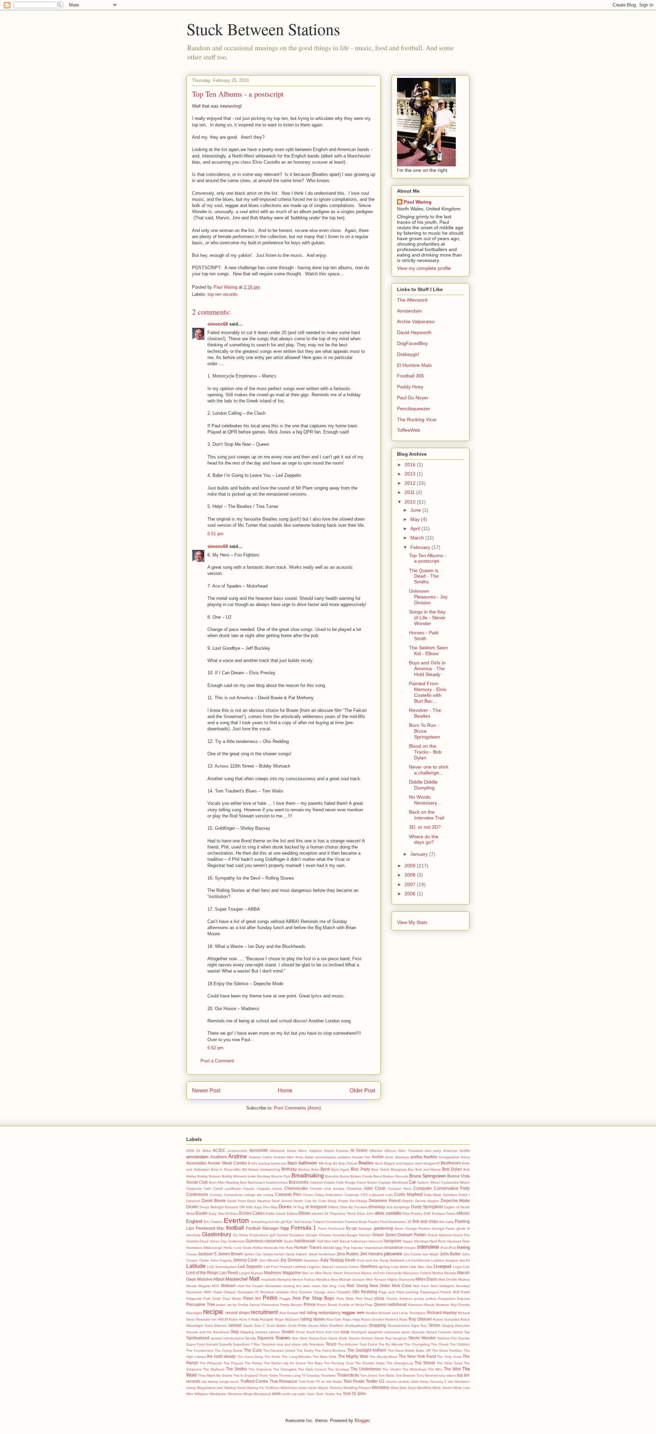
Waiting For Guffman (263, 1388)
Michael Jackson (352, 1279)
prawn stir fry (226, 1305)
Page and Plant (392, 1292)
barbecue (278, 1163)
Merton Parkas (303, 1279)
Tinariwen (328, 1375)
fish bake (446, 1222)
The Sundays (338, 1369)
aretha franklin (423, 1157)
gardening (383, 1228)
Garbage (365, 1228)
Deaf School (282, 1201)
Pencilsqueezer (413, 408)
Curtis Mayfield (408, 1194)
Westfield (424, 1388)
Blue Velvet (380, 1169)
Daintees (450, 1195)
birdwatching (270, 1169)
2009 (411, 865)
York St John (354, 1393)
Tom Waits (386, 1375)
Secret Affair (318, 1325)
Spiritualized (197, 1338)
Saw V (259, 1325)
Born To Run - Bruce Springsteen (424, 731)
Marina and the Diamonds (381, 1273)
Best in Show (222, 1169)
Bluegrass (399, 1169)
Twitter (372, 1381)
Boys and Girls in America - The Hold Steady (427, 668)
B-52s (252, 1163)
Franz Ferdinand (331, 1228)
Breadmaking (307, 1175)
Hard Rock (437, 1241)
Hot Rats (286, 1248)
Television (316, 1344)
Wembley (380, 1387)
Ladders (437, 1260)
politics (431, 1298)
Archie (378, 1157)
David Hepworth (414, 332)
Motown (228, 1285)
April (415, 528)
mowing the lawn (296, 1286)
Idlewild (328, 1248)
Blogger (362, 1420)
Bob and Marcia (428, 1169)
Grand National (439, 1235)
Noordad (463, 1286)
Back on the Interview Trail (426, 815)
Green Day (218, 1241)
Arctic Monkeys (397, 1157)
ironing (463, 1247)
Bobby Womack (234, 1176)
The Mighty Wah (353, 1356)
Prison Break (327, 1305)
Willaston (201, 1394)
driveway (376, 1206)
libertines (369, 1266)
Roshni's (391, 1319)
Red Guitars (288, 1313)
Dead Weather (258, 1201)
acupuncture (237, 1151)
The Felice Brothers (330, 1350)
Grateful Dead (197, 1241)
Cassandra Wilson (455, 1182)
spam (405, 1332)
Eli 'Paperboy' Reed (340, 1213)
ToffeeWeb (408, 430)
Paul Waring (418, 202)
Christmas (354, 1188)
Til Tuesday (311, 1375)
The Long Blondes (296, 1357)
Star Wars (300, 1338)
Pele (296, 1298)
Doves (285, 1206)
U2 (381, 1381)
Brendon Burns (337, 1176)
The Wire (452, 1369)
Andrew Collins (260, 1157)
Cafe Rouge (345, 1182)
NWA (207, 1292)
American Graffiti (456, 1151)
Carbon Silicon (428, 1182)
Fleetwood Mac (210, 1228)
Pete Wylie (345, 1298)
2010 (411, 502)
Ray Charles (460, 1305)
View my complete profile (424, 268)
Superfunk (241, 1344)
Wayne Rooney (330, 1388)
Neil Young (357, 1285)
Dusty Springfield (427, 1206)
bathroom (308, 1163)
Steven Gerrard (360, 1338)
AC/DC (219, 1150)
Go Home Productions (251, 1235)
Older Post (362, 1090)
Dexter (192, 1206)
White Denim (442, 1388)
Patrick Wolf (449, 1292)
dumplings (402, 1207)
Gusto (288, 1241)
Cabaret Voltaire (322, 1182)
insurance (393, 1247)
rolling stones (312, 1319)
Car (412, 1182)
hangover (392, 1241)
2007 (411, 884)
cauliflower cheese (240, 1188)
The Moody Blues (383, 1357)
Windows (235, 1394)
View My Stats (412, 922)
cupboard (376, 1195)
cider (368, 1188)
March (417, 537)
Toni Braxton (405, 1375)
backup (264, 1163)
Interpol (410, 1248)
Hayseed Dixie (458, 1241)
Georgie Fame (443, 1228)
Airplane (315, 1151)
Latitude (196, 1266)
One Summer (301, 1292)
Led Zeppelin (250, 1266)
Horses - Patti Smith (423, 635)
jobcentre (393, 1253)
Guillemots (236, 1241)
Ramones (415, 1305)
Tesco (331, 1344)
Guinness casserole (264, 1241)
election (317, 1213)
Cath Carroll (213, 1188)
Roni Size (333, 1319)
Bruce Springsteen (427, 1175)
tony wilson (447, 1375)
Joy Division (291, 1260)
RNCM (223, 1319)
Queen (380, 1304)
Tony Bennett (427, 1375)
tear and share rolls (292, 1344)
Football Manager (262, 1228)
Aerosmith (258, 1150)
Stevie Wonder (422, 1338)
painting (412, 1292)
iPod (452, 1248)
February (421, 547)
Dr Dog (298, 1207)
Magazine (292, 1272)
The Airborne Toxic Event (357, 1344)
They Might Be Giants (215, 1375)
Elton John (365, 1213)
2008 (411, 875)
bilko (237, 1169)
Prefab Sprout (249, 1305)
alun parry (433, 1151)
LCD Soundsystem (221, 1267)
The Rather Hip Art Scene (285, 1363)
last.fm (465, 1260)
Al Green (359, 1150)
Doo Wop (270, 1207)
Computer (422, 1188)
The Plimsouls (211, 1363)
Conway (215, 1195)
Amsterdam (409, 311)
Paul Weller (232, 1298)
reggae (348, 1312)
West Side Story (403, 1388)
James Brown (230, 1254)
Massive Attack (210, 1279)
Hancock (375, 1241)
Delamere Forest (384, 1200)
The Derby (305, 1350)
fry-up (351, 1228)
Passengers (429, 1292)
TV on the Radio (329, 1381)
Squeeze (265, 1338)
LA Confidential (418, 1260)
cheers (277, 1188)
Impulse (357, 1248)
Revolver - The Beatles (425, 713)
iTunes (191, 1254)
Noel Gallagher (442, 1286)
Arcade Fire (361, 1157)
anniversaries (325, 1157)
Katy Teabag (332, 1260)
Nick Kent (421, 1286)
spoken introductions (227, 1338)
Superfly (225, 1344)
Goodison (296, 1235)
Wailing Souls (235, 1388)
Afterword (277, 1151)
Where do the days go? (423, 839)
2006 (411, 893)
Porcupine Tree (200, 1304)
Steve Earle (337, 1338)
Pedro (270, 1298)
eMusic (463, 1213)
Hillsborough (212, 1248)
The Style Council (312, 1369)
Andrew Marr (284, 1157)
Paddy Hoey (410, 386)
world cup (289, 1394)
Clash (380, 1188)
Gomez (282, 1235)
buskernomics (277, 1182)
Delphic (407, 1201)
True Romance (284, 1381)
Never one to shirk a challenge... (429, 769)
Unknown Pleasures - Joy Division (428, 596)
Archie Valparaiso (416, 321)
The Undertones (366, 1369)
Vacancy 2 (438, 1381)
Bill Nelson (250, 1169)
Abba (206, 1151)
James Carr (253, 1254)
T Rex (255, 1344)
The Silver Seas (449, 1363)
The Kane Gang (250, 1357)
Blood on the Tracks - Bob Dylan (425, 751)
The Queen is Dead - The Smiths (424, 576)
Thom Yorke (268, 1375)
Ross (403, 1319)
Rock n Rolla (249, 1319)
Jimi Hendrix (371, 1254)
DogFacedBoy (412, 343)
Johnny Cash (245, 1260)
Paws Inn (252, 1298)
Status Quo (318, 1338)
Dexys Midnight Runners (219, 1207)
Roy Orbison (420, 1319)
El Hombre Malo (414, 365)
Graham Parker (411, 1234)
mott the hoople (250, 1286)
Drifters (333, 1207)
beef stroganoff (427, 1163)
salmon (235, 1325)
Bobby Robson (209, 1176)
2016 (411, 464)
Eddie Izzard (275, 1213)
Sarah (248, 1325)
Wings (247, 1394)
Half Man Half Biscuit (333, 1241)
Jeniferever (327, 1254)
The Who (435, 1369)
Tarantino (268, 1344)
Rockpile (266, 1319)
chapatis (263, 1188)
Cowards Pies (288, 1194)
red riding (308, 1312)
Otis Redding (364, 1292)
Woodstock (262, 1394)
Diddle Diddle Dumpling (423, 784)
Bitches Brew (308, 1169)
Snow (300, 1332)
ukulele (403, 1381)
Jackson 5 (207, 1254)
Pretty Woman (291, 1305)
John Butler (450, 1254)
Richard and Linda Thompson (402, 1313)
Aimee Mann (297, 1151)
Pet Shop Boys (318, 1298)
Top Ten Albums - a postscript (427, 558)
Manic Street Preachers (341, 1273)
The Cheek (439, 1344)
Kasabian (311, 1260)
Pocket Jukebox (399, 1298)
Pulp (368, 1305)
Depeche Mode (455, 1200)
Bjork (325, 1169)
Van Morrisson (459, 1381)
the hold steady (221, 1356)
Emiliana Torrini (443, 1213)
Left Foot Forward (278, 1267)
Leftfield (299, 1267)
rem (360, 1312)
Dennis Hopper (427, 1201)
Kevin (350, 1260)
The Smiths (236, 1369)
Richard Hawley (442, 1312)
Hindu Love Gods (237, 1248)
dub (389, 1207)
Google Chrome (318, 1235)
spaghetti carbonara (384, 1332)
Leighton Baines (320, 1267)
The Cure (253, 1350)
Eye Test (293, 1222)
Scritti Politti (297, 1325)
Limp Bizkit (399, 1267)
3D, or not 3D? (425, 827)
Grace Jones (384, 1234)
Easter (202, 1213)
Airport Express (336, 1151)
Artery (465, 1157)
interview (428, 1247)
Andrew (237, 1156)
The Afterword (412, 300)
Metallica (323, 1279)
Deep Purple (338, 1201)
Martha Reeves (444, 1273)
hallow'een (359, 1241)
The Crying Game (229, 1350)
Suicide (464, 1338)
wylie (301, 1394)
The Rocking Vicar (417, 419)
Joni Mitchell (268, 1260)
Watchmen (289, 1388)
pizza (379, 1298)
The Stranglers (285, 1369)
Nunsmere (194, 1292)
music (316, 1286)
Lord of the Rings (202, 1272)
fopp (285, 1228)
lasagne (452, 1260)
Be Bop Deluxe (345, 1163)
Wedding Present (357, 1388)
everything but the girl (268, 1222)
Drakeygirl (408, 354)
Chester (316, 1188)
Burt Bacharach (252, 1182)
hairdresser (305, 1241)
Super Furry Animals (202, 1344)
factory (306, 1222)
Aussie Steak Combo (227, 1163)
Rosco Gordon (372, 1319)
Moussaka (273, 1286)
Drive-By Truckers (353, 1207)
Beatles (365, 1163)
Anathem (218, 1157)
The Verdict (391, 1369)
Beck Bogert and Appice (394, 1163)
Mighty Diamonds (400, 1279)
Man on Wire (312, 1273)
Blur (411, 1169)
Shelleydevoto (356, 1325)
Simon (434, 1325)
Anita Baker (304, 1157)
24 (198, 1151)
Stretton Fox (447, 1338)
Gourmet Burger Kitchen (351, 1235)
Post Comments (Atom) (297, 1108)
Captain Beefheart (393, 1182)
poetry (419, 1298)
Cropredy (351, 1195)
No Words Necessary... (425, 799)
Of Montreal (264, 1292)
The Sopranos (259, 1369)
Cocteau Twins (400, 1188)
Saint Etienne (216, 1325)
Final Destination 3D (396, 1222)
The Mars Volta (325, 1357)
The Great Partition (447, 1350)
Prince (310, 1304)
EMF (427, 1213)
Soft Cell (332, 1332)
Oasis (217, 1292)
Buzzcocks (299, 1182)
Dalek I (464, 1195)
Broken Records (395, 1176)
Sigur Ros (419, 1325)
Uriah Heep (420, 1381)
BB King (325, 1163)
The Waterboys (414, 1369)
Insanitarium (373, 1248)
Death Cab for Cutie (309, 1201)
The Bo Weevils (390, 1344)
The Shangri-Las (399, 1363)
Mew (334, 1279)
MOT (215, 1286)
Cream (308, 1195)
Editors (292, 1213)
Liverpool (442, 1266)
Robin (233, 1319)
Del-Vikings (358, 1201)
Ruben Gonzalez (446, 1319)
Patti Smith (212, 1298)
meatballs (268, 1279)
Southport (359, 1332)
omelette (282, 1292)
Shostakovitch (398, 1325)
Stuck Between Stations (263, 29)
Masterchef (237, 1279)
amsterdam (197, 1156)
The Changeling (416, 1344)
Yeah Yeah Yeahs (320, 1394)
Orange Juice (324, 1292)
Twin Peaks (354, 1381)
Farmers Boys (356, 1222)
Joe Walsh (430, 1254)
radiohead (397, 1304)
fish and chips (425, 1221)
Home (285, 1090)
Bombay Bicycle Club (273, 1176)
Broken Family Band (366, 1176)
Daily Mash (432, 1195)
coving (268, 1195)
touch (234, 1381)
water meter (307, 1388)
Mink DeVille (447, 1279)
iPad (444, 1248)
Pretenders (270, 1305)
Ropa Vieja (351, 1319)
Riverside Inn (206, 1319)
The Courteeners (199, 1350)
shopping (377, 1325)
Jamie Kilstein (296, 1254)
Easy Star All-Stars (223, 1213)
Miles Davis (426, 1279)
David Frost (236, 1201)
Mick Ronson (376, 1279)
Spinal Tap (461, 1332)
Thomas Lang (290, 1375)
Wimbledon (218, 1394)
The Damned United (279, 1350)
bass (292, 1163)
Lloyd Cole (461, 1267)
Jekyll (313, 1254)
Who (189, 1394)
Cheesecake (296, 1188)
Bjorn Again (340, 1169)
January (419, 854)
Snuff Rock (315, 1332)
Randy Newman (437, 1305)
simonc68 (217, 324)
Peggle (285, 1298)
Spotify (250, 1338)
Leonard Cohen (346, 1267)
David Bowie (214, 1200)
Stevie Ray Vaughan (390, 1338)
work (276, 1393)
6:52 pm (215, 1047)
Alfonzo (390, 1151)
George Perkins (417, 1228)
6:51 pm (215, 533)
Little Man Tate (421, 1267)
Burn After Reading (224, 1182)
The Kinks (272, 1357)
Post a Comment (217, 1060)
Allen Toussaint (410, 1151)
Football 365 (410, 375)
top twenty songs (215, 1381)
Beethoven (451, 1163)
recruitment (264, 1312)
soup (345, 1331)
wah (220, 1388)
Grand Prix (461, 1235)
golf (272, 1235)
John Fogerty (221, 1260)
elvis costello (388, 1213)
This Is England (245, 1375)
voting (191, 1388)
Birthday (289, 1169)
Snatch (288, 1331)
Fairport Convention (328, 1222)
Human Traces (308, 1247)
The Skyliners (213, 1369)
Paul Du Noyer (412, 397)
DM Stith (246, 1207)
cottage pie (253, 1195)
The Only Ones (449, 1357)
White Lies (461, 1388)
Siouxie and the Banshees (207, 1332)
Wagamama (206, 1388)
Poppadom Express (454, 1298)
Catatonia (194, 1188)
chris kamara (334, 1188)
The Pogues (233, 1363)
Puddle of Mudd (351, 1305)
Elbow (304, 1213)
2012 (411, 483)
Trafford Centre (254, 1381)
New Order (380, 1285)
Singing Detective (456, 1325)
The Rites (315, 1363)
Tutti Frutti (307, 1381)
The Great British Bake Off (409, 1350)
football (235, 1228)
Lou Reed (228, 1272)
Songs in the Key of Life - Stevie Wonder (427, 617)
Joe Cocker (412, 1254)
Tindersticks (348, 1375)
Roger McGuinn (287, 1319)
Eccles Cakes (251, 1213)
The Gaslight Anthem (366, 1350)
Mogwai (204, 1286)
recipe (213, 1311)
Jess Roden (348, 1254)
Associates (196, 1163)
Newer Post (206, 1090)
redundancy (329, 1312)
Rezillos (372, 1313)
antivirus (344, 1157)
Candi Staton (367, 1182)
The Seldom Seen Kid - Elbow (428, 650)
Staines (282, 1337)
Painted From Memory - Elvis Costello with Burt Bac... (427, 692)
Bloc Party (360, 1169)
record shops (238, 1312)
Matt (254, 1279)
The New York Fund (417, 1356)
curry (389, 1195)
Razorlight (194, 1313)
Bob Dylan (452, 1169)
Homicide (271, 1248)
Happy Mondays (415, 1241)
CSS (364, 1195)
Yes (339, 1394)
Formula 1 (303, 1228)
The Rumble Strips (370, 1363)
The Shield (424, 1363)
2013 (411, 474)
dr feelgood (316, 1206)
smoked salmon (267, 1332)
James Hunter (274, 1254)
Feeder (373, 1222)
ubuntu (391, 1381)
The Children (460, 1344)
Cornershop (233, 1195)
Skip (235, 1331)
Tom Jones (368, 1375)
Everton (236, 1220)
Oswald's (344, 1292)
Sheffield (336, 1325)
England (194, 1221)
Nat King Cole (333, 1286)
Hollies (257, 1248)
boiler (252, 1176)
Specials (418, 1332)
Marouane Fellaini (417, 1273)
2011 (410, 492)
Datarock (193, 1201)
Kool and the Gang (372, 1260)
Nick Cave (402, 1285)
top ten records (222, 294)
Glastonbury (216, 1234)
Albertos (375, 1151)
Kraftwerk (397, 1260)
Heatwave (194, 1248)
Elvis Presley (412, 1213)
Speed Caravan (438, 1332)
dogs (258, 1207)
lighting (384, 1267)
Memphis (284, 1279)
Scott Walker (276, 1325)
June (416, 510)
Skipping (247, 1332)
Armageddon (449, 1157)
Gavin (399, 1228)
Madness (272, 1272)
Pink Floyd (364, 1298)
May (415, 519)
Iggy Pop (342, 1248)
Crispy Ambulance (329, 1195)
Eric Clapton (213, 1222)
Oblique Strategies (238, 1292)
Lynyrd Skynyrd (251, 1273)
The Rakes (253, 1363)
